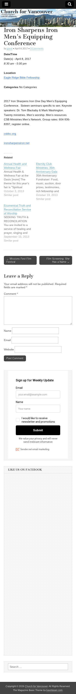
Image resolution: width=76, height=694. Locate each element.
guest (9, 48)
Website (9, 349)
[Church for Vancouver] (38, 18)
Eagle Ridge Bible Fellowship (22, 77)
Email (7, 340)
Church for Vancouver (36, 686)
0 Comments (36, 48)
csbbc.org (10, 133)
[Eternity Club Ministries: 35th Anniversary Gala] (52, 181)
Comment (11, 293)
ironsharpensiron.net (16, 143)
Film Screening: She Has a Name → (58, 260)
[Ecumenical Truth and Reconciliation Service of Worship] (20, 223)
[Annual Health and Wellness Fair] (20, 179)
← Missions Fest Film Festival (18, 260)
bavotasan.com (54, 690)
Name (7, 330)
